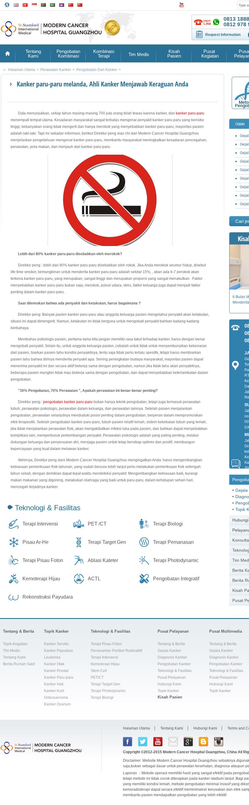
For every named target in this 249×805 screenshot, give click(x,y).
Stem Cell (99, 671)
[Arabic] (52, 4)
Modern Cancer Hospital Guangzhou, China (200, 752)
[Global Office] (7, 5)
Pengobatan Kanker (174, 664)
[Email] (173, 741)
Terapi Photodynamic (176, 560)
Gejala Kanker (169, 651)
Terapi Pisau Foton (42, 560)
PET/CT (97, 677)
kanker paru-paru (190, 113)
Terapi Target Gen (107, 542)
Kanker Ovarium (57, 704)
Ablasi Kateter (103, 560)
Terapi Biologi (168, 523)
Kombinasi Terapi (103, 53)
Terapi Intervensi (40, 523)
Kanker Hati (53, 684)
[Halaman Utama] (7, 53)
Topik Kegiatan (15, 644)
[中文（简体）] (70, 4)
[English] (16, 4)
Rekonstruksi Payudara (47, 596)
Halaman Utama (136, 728)
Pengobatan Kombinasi (68, 53)
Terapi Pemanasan (173, 542)
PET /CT (97, 523)
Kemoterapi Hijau (41, 578)
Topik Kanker (56, 631)
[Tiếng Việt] (25, 4)
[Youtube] (157, 741)
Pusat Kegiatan (209, 53)
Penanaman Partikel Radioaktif (116, 651)
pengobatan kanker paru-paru (68, 402)
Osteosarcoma (56, 697)
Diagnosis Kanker (172, 657)
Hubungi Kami (169, 684)
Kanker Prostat (56, 671)
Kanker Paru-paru (58, 677)
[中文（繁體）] (79, 4)
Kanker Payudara (58, 651)
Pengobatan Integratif (176, 578)
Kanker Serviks (56, 644)
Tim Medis (138, 54)
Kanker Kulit (54, 691)
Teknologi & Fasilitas (47, 508)
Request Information (222, 35)
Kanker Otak (54, 664)
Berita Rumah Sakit (19, 664)
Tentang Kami (33, 53)
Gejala (239, 124)
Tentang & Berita (18, 631)
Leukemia (52, 657)
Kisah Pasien (174, 53)
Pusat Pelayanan (173, 631)
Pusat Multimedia (225, 631)
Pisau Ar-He (35, 542)
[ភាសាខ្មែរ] (61, 4)
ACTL (94, 578)
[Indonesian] (34, 4)
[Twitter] (142, 741)
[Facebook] (127, 741)
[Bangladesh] (43, 4)
